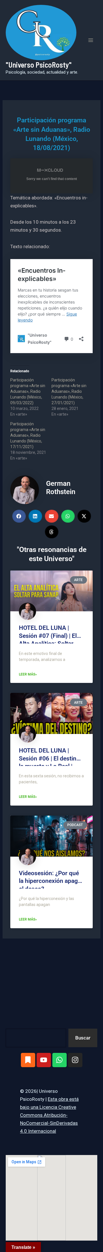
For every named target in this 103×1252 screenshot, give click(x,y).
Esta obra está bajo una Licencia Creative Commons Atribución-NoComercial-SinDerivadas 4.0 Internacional (49, 1115)
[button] (19, 516)
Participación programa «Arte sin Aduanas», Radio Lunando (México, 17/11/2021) (27, 435)
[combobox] (36, 1038)
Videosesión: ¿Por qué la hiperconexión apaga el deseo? (50, 881)
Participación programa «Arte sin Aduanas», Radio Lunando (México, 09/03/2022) (27, 391)
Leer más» (28, 674)
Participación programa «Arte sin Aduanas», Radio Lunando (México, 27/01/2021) (69, 391)
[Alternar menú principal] (91, 40)
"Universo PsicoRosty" (39, 64)
